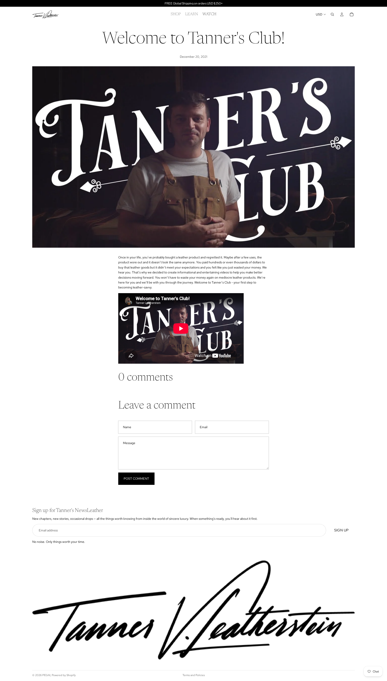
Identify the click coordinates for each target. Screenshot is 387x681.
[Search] (332, 14)
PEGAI (46, 675)
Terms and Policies (194, 675)
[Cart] (352, 14)
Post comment (136, 479)
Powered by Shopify (64, 675)
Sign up (341, 530)
